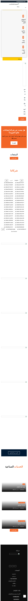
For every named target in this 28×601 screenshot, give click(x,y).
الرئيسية (13, 574)
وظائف (14, 583)
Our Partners (13, 578)
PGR (14, 311)
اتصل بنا (14, 143)
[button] (25, 7)
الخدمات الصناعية (11, 581)
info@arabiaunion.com (20, 1)
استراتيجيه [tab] (24, 112)
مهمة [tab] (24, 98)
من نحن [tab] (24, 92)
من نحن (13, 576)
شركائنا (19, 59)
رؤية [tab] (24, 104)
